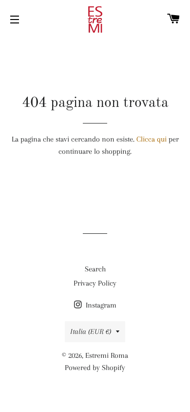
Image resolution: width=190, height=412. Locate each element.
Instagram (100, 305)
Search (95, 269)
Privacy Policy (95, 283)
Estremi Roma (106, 355)
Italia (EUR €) (90, 331)
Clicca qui (151, 139)
